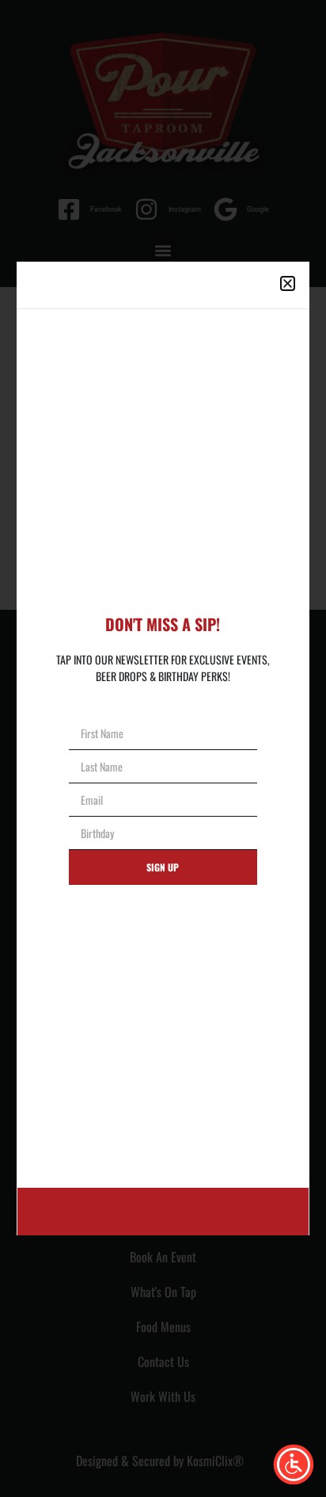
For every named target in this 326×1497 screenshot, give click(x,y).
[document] (163, 748)
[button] (288, 283)
